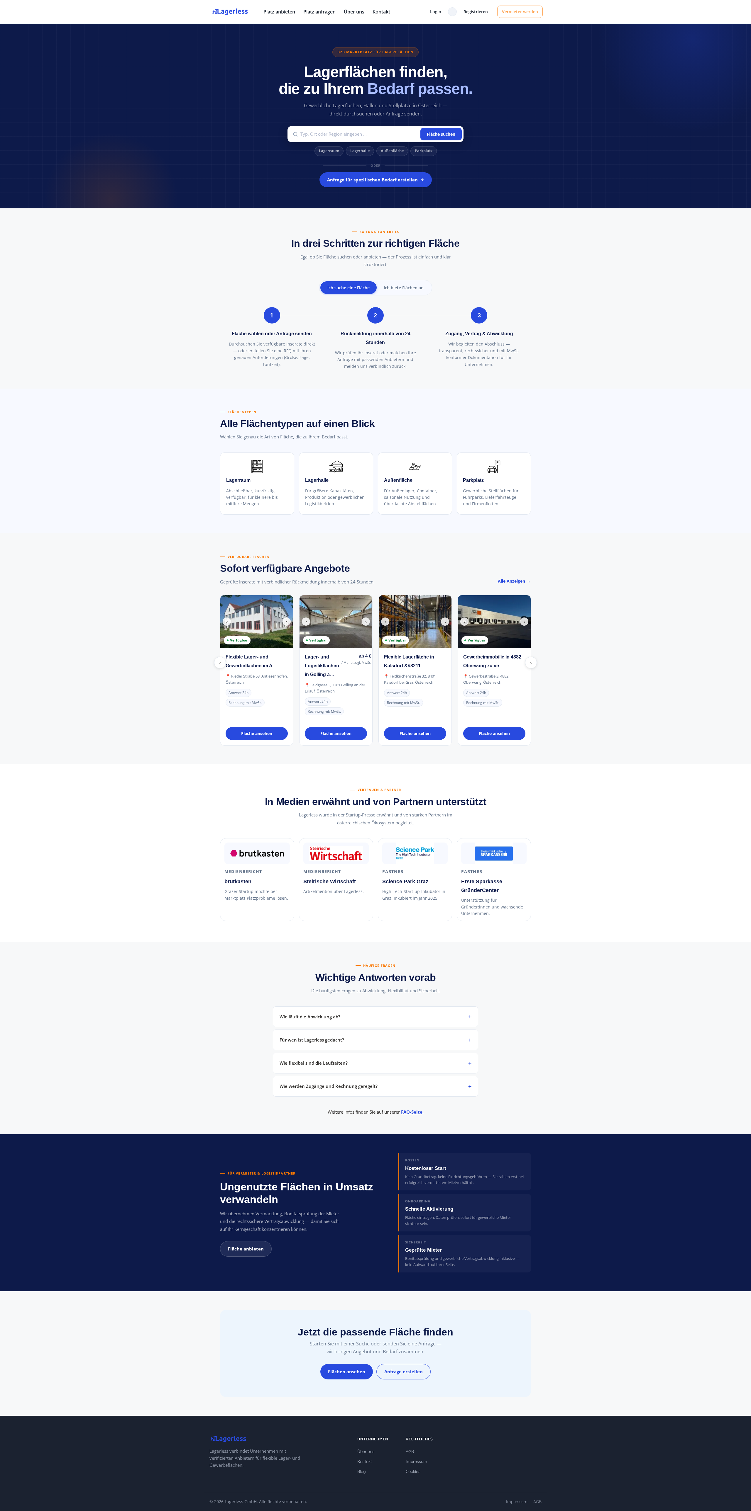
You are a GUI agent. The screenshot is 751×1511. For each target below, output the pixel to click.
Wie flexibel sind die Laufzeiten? (314, 1063)
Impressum (416, 1461)
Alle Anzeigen (511, 581)
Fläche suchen (441, 134)
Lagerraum (329, 150)
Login (435, 11)
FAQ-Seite (411, 1112)
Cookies (413, 1471)
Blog (361, 1471)
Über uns (354, 11)
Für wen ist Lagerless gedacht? (312, 1040)
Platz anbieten (279, 11)
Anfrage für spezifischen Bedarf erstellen (372, 180)
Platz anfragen (319, 11)
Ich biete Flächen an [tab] (404, 287)
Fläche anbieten (246, 1249)
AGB (410, 1451)
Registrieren (476, 11)
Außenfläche (392, 150)
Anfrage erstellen (403, 1371)
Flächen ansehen (346, 1371)
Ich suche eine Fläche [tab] (348, 287)
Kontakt (381, 11)
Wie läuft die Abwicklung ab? (310, 1017)
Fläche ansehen (256, 733)
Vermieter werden (520, 11)
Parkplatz (423, 150)
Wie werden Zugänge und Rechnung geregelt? (329, 1086)
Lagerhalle (360, 150)
